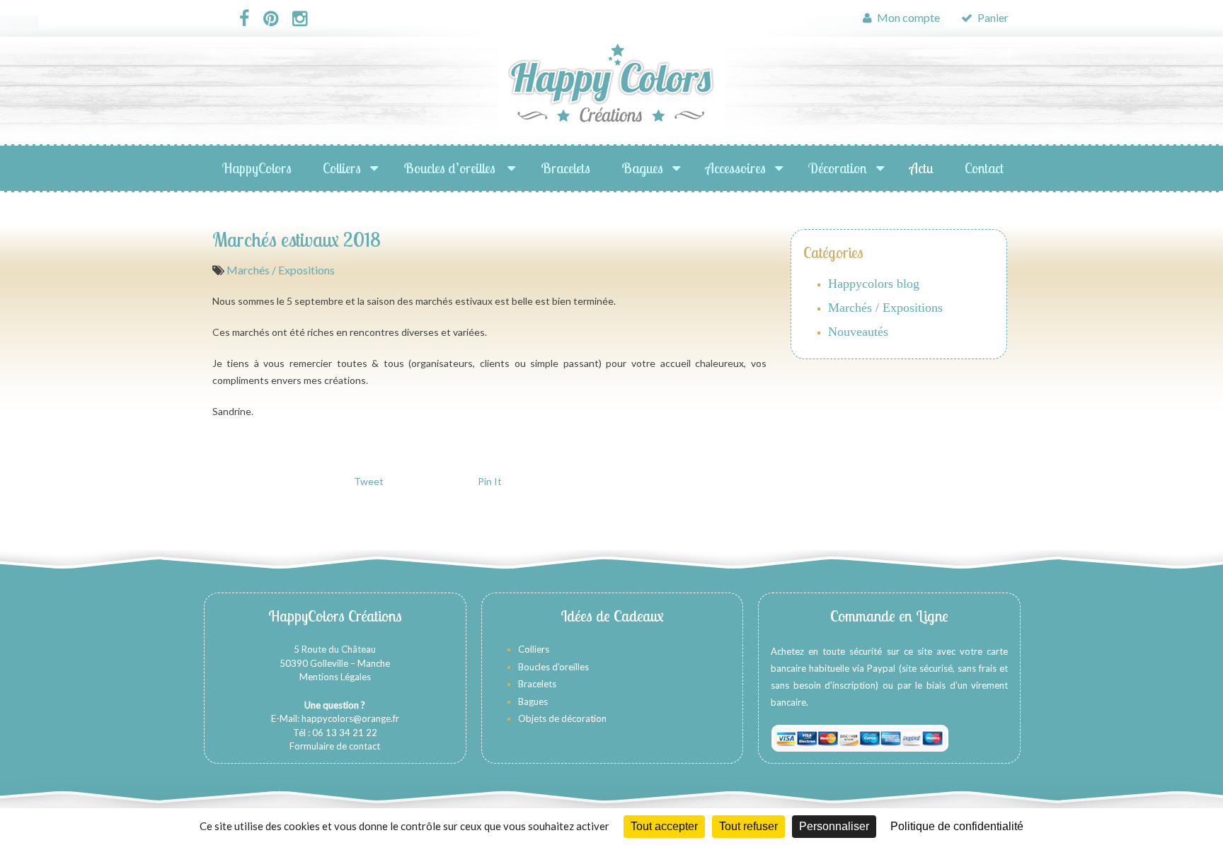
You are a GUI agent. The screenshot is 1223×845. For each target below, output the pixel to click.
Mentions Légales (335, 676)
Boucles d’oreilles (450, 168)
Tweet (369, 481)
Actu (921, 168)
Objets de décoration (562, 718)
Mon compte (907, 17)
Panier (992, 17)
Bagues (642, 168)
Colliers (342, 168)
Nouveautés (858, 332)
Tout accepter (664, 826)
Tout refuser (748, 826)
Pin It (490, 481)
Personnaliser (834, 826)
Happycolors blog (873, 283)
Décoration (837, 168)
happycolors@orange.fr (350, 718)
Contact (984, 168)
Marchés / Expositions (280, 269)
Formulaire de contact (334, 746)
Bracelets (565, 168)
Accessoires (736, 168)
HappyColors (257, 168)
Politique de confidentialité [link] (956, 826)
